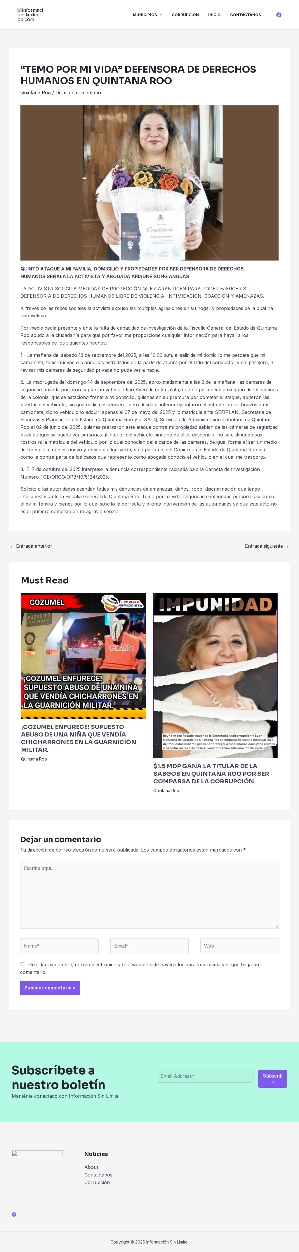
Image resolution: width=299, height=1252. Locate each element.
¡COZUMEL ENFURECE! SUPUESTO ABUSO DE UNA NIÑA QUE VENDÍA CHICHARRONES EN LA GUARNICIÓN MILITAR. (78, 738)
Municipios (145, 14)
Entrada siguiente (267, 546)
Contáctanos (245, 14)
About (91, 1167)
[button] (159, 14)
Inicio (214, 14)
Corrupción (185, 14)
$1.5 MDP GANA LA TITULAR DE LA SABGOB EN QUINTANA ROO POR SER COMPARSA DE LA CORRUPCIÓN (211, 774)
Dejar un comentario (78, 92)
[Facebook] (278, 15)
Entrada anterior (31, 546)
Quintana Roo (35, 92)
